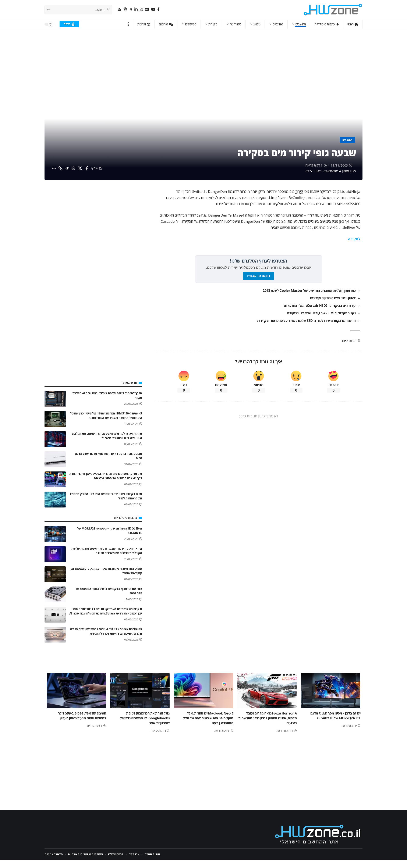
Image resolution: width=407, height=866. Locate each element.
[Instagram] (141, 9)
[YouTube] (153, 9)
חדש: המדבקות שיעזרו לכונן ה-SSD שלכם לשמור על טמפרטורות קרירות (306, 320)
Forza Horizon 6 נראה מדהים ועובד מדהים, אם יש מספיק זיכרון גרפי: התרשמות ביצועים (267, 718)
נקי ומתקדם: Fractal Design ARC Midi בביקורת (321, 313)
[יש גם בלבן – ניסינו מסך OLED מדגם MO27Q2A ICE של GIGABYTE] (330, 690)
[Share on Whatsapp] (74, 168)
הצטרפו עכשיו (258, 276)
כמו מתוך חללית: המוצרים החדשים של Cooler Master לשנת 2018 (309, 290)
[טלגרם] (130, 9)
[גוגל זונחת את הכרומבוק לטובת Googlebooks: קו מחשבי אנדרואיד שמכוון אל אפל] (140, 690)
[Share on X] (80, 168)
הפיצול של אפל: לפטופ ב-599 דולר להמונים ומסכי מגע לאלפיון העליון (82, 715)
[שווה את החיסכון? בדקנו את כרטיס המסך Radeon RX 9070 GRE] (55, 594)
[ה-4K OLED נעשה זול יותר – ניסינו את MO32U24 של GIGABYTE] (55, 534)
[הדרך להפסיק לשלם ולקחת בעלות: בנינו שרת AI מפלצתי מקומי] (55, 399)
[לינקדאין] (136, 9)
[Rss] (119, 9)
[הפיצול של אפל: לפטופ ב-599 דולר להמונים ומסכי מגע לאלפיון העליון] (76, 690)
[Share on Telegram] (67, 168)
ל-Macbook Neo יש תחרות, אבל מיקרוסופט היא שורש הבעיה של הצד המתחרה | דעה (208, 718)
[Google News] (147, 9)
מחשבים (347, 140)
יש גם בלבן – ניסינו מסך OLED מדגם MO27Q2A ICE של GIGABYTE (335, 715)
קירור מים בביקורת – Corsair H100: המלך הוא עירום (320, 305)
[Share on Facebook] (87, 168)
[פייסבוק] (158, 9)
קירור (299, 191)
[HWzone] (333, 9)
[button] (128, 24)
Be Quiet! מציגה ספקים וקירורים (333, 298)
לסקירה (354, 238)
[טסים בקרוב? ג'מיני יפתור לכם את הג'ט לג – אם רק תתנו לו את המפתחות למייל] (55, 499)
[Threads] (125, 9)
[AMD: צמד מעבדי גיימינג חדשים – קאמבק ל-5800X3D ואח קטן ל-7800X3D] (55, 574)
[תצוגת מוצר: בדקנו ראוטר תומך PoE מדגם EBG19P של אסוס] (55, 459)
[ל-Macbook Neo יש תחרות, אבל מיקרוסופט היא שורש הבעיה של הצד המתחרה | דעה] (203, 690)
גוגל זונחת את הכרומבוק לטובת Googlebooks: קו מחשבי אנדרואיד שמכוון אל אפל (145, 718)
